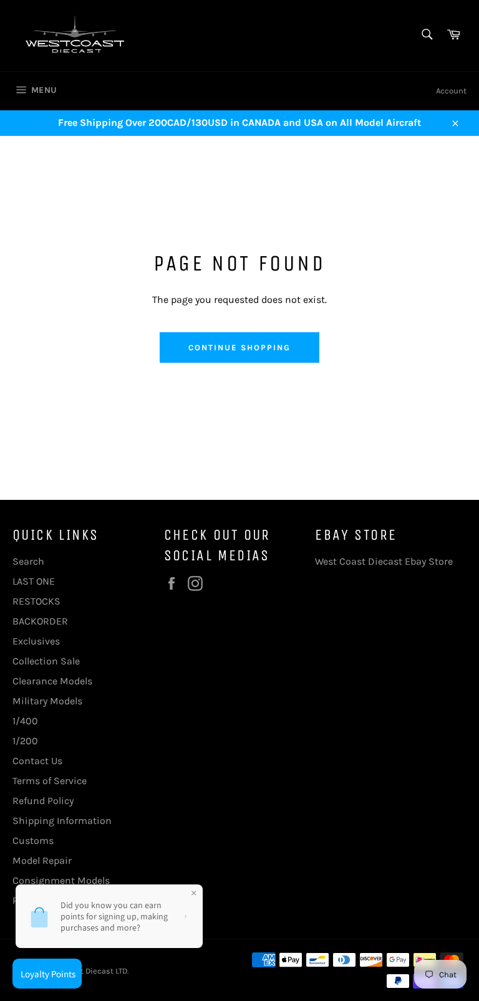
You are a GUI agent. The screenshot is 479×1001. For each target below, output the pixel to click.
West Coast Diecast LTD (84, 970)
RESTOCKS (36, 601)
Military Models (47, 701)
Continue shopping (239, 347)
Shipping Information (62, 820)
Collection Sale (46, 661)
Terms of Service (49, 781)
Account (451, 90)
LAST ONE (33, 581)
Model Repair (42, 860)
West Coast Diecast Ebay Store (384, 561)
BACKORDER (40, 621)
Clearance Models (52, 681)
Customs (33, 840)
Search (28, 561)
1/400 (25, 721)
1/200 (25, 741)
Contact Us (37, 761)
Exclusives (36, 641)
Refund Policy (43, 801)
